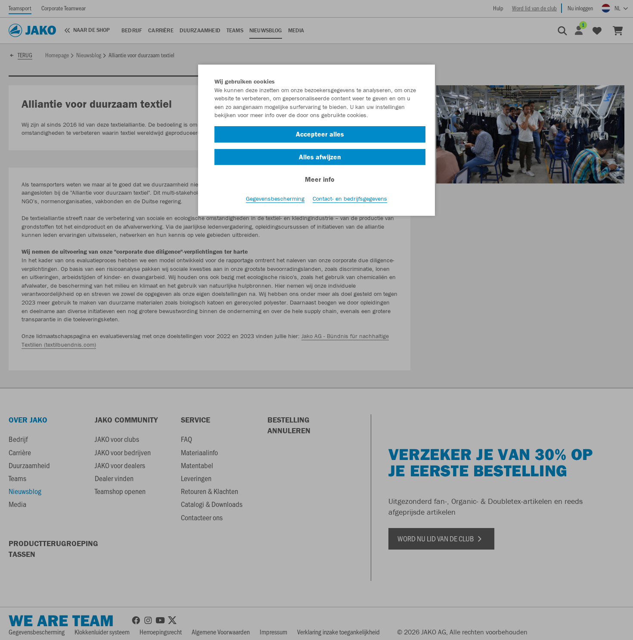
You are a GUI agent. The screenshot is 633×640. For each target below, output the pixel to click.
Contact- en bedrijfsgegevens (350, 198)
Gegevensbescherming (275, 198)
